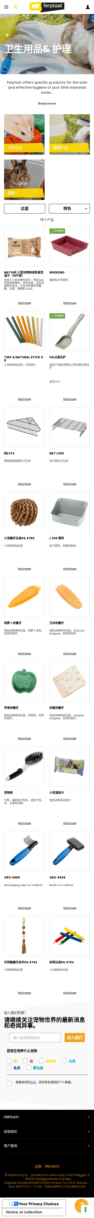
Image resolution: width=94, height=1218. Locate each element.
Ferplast (11, 1117)
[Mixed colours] (52, 388)
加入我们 (74, 1037)
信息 (33, 1082)
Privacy (52, 1166)
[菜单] (6, 7)
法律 (37, 1166)
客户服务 (10, 1145)
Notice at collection (24, 1212)
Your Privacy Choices (39, 1203)
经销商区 (10, 1131)
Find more (24, 303)
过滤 (24, 208)
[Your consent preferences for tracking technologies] (85, 1209)
